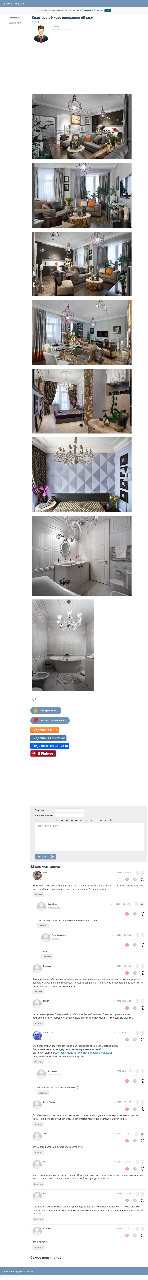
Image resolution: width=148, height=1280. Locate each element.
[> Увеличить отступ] (76, 820)
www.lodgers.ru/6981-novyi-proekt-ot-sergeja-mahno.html (83, 1053)
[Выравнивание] (105, 820)
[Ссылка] (96, 820)
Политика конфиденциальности (18, 1271)
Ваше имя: (40, 810)
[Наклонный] (51, 820)
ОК (108, 10)
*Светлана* (48, 1033)
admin (56, 26)
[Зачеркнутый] (56, 820)
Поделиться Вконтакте (48, 738)
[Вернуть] (42, 820)
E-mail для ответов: (44, 815)
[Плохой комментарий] (127, 879)
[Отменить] (37, 820)
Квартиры (36, 21)
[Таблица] (91, 820)
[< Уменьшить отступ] (71, 820)
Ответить (38, 895)
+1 (142, 904)
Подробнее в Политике (92, 10)
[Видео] (86, 820)
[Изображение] (81, 820)
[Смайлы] (110, 820)
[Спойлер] (101, 820)
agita (45, 872)
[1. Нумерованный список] (66, 820)
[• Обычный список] (61, 820)
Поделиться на (50, 746)
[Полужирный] (47, 820)
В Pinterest (46, 753)
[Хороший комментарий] (135, 879)
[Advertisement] (57, 64)
